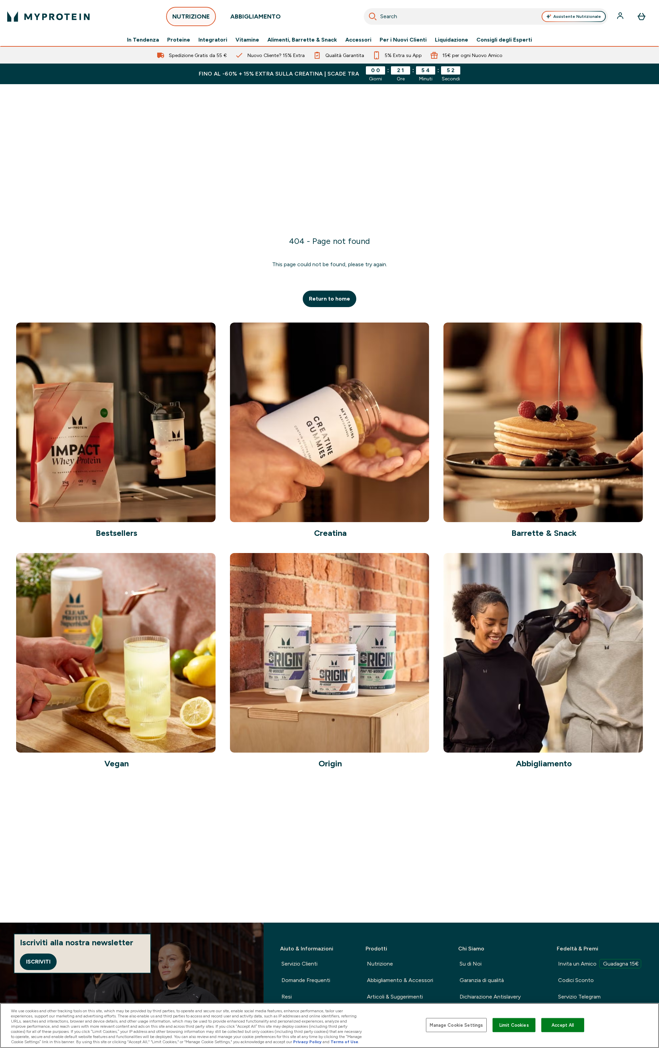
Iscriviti (38, 962)
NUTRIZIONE (191, 16)
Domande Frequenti (305, 980)
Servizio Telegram (579, 997)
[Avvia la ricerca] (373, 16)
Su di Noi (471, 964)
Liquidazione (451, 40)
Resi (286, 997)
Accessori (358, 40)
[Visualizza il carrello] (641, 16)
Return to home (329, 299)
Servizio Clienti (299, 964)
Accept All (563, 1024)
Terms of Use (344, 1041)
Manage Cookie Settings (456, 1024)
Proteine (178, 40)
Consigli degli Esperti (504, 40)
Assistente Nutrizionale (577, 16)
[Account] (621, 16)
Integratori (212, 40)
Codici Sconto (576, 980)
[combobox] (486, 16)
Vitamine (247, 40)
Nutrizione (380, 964)
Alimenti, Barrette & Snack (302, 40)
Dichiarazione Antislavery (490, 997)
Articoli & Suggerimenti (395, 997)
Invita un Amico (598, 964)
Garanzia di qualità (482, 980)
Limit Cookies (514, 1024)
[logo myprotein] (48, 16)
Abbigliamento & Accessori (400, 980)
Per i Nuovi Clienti (403, 40)
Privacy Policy (307, 1041)
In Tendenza (143, 40)
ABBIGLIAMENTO (255, 16)
